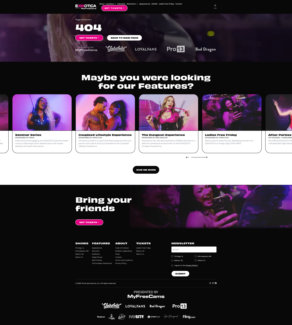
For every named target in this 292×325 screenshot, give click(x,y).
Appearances (144, 4)
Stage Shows (97, 257)
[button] (187, 157)
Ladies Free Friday (166, 4)
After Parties (97, 260)
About (101, 4)
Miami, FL (79, 257)
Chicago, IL (79, 248)
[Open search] (215, 5)
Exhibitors (96, 254)
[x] (210, 283)
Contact (178, 4)
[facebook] (216, 283)
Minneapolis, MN (82, 251)
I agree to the (186, 265)
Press (117, 254)
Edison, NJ (79, 254)
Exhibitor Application (123, 251)
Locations (110, 4)
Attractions (131, 4)
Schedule (121, 4)
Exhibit (154, 4)
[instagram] (213, 283)
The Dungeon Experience (102, 263)
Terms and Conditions (124, 260)
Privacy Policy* (192, 265)
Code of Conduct (122, 248)
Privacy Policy (121, 263)
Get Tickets (113, 8)
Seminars (95, 251)
